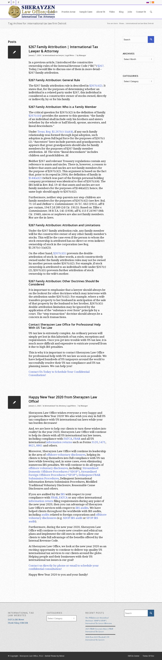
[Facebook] (18, 2)
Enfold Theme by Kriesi (54, 656)
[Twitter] (8, 2)
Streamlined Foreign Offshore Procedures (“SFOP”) (63, 473)
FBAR (76, 438)
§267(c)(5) (59, 253)
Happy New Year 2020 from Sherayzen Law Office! (63, 399)
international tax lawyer (54, 55)
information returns (59, 442)
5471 (102, 442)
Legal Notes (69, 55)
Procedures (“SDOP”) (66, 471)
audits (45, 514)
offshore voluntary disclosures (65, 454)
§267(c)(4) (35, 115)
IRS (63, 494)
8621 (32, 445)
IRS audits (82, 507)
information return (41, 501)
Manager (82, 55)
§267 (100, 65)
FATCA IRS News (16, 619)
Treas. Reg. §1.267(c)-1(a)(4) (55, 131)
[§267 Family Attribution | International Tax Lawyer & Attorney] (14, 52)
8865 (39, 445)
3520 (95, 442)
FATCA (68, 438)
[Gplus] (13, 2)
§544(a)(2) (35, 178)
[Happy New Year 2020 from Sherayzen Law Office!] (14, 402)
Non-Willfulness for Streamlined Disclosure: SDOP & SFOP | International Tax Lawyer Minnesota (98, 620)
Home (121, 23)
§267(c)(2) (95, 85)
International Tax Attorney (55, 406)
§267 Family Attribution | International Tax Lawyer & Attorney (63, 49)
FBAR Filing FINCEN (18, 623)
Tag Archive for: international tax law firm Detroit (37, 23)
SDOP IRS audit (72, 518)
